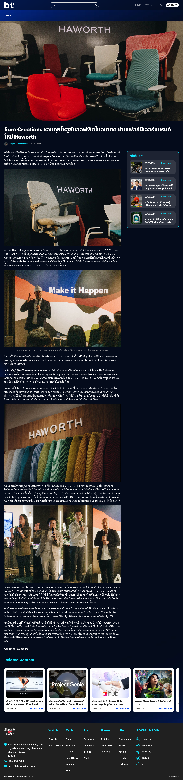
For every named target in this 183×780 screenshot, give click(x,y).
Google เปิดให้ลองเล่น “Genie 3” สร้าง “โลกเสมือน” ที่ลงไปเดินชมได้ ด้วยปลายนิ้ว (67, 704)
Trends (122, 757)
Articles (105, 739)
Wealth (87, 757)
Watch (149, 5)
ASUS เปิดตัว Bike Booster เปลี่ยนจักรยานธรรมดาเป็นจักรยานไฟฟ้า (157, 171)
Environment (125, 739)
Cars (68, 739)
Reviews (105, 751)
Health (121, 745)
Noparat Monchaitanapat (19, 143)
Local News (72, 757)
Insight (87, 751)
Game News (107, 745)
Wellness (123, 764)
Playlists (52, 739)
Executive (88, 745)
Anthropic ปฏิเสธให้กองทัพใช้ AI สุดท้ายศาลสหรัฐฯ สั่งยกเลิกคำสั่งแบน (159, 188)
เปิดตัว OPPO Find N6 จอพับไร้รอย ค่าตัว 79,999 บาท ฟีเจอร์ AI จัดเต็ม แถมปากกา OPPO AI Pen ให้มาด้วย (24, 706)
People (122, 751)
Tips (68, 770)
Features (70, 745)
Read (160, 5)
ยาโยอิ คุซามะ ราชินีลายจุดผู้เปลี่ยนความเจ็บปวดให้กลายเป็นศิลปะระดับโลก (159, 205)
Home (139, 5)
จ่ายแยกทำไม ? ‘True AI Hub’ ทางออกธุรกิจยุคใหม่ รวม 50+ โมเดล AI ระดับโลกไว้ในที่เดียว (108, 704)
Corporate (89, 739)
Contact (172, 5)
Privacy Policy (174, 776)
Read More (166, 163)
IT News (70, 751)
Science (70, 764)
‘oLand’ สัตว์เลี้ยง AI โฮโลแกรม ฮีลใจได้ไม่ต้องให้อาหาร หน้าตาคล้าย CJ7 (159, 222)
